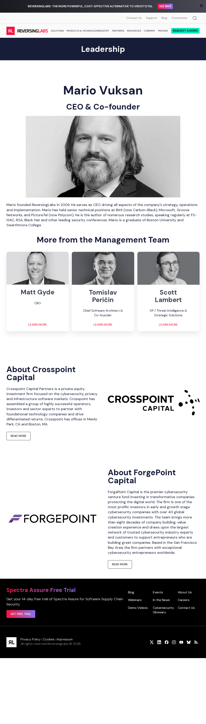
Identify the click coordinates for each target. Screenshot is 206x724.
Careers (184, 600)
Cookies (49, 639)
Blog (164, 18)
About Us (185, 592)
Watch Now (180, 6)
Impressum (65, 639)
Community (179, 18)
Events (158, 592)
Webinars (135, 600)
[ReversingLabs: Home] (27, 31)
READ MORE (18, 436)
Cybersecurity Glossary (163, 610)
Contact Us (134, 18)
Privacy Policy (31, 639)
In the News (161, 600)
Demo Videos (138, 608)
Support (151, 18)
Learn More (37, 325)
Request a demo (185, 30)
